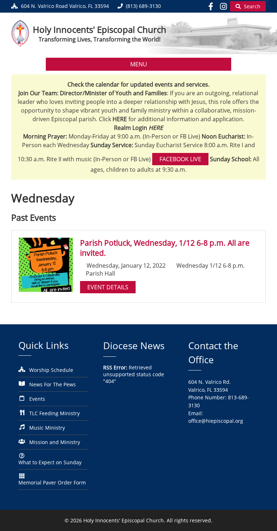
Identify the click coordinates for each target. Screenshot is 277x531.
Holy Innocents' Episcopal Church (99, 29)
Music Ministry (47, 427)
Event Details (107, 287)
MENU (138, 64)
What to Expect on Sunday (50, 462)
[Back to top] (261, 520)
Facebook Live (180, 159)
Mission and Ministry (54, 442)
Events (37, 398)
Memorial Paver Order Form (52, 482)
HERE (156, 128)
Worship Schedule (51, 370)
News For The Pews (52, 384)
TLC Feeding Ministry (54, 413)
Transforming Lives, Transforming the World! (100, 39)
